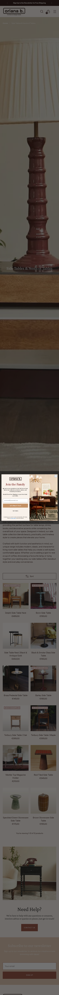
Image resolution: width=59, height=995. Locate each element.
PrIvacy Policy (13, 518)
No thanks (15, 510)
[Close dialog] (55, 476)
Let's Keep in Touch (15, 505)
